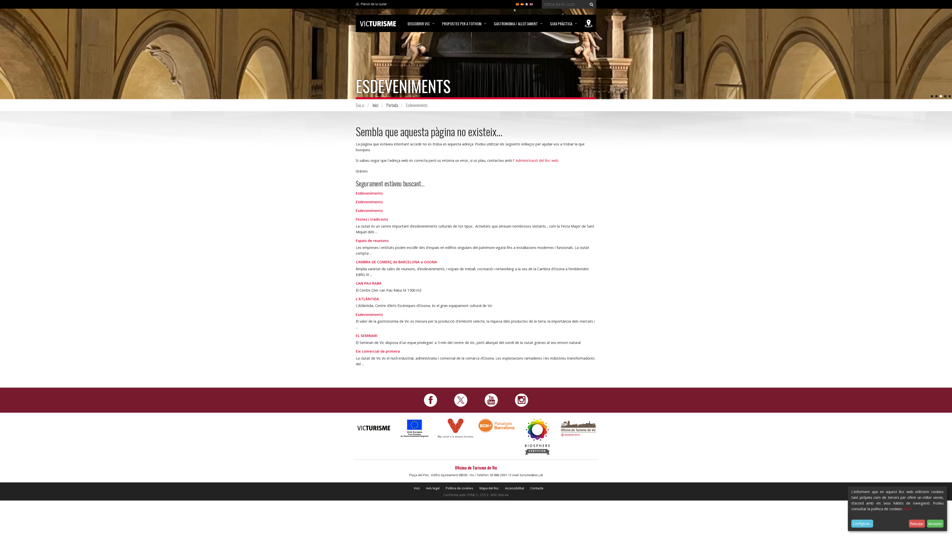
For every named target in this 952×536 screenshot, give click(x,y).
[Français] (526, 3)
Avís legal (433, 488)
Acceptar (935, 523)
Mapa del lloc (489, 488)
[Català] (517, 3)
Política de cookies (459, 488)
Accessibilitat (514, 488)
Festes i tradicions (372, 219)
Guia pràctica (561, 23)
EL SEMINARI (366, 335)
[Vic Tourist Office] (578, 428)
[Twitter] (460, 400)
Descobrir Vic (419, 23)
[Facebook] (430, 400)
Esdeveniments (369, 193)
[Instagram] (521, 400)
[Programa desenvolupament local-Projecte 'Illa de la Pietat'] (415, 428)
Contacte (536, 488)
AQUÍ (907, 508)
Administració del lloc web (537, 160)
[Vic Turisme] (378, 23)
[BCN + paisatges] (496, 425)
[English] (531, 3)
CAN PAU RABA (369, 283)
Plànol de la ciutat (374, 4)
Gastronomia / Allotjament (516, 23)
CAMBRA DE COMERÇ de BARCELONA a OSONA (396, 262)
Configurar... (862, 523)
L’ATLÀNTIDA (367, 299)
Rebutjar (916, 523)
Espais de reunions (372, 240)
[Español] (522, 3)
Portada (392, 105)
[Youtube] (491, 400)
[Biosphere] (537, 436)
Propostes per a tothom (461, 23)
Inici (375, 105)
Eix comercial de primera (378, 351)
